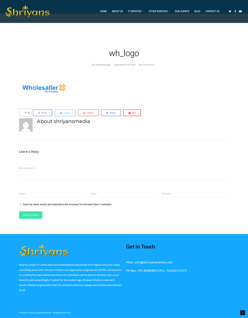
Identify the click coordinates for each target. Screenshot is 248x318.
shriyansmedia (103, 64)
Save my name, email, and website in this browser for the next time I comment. (67, 204)
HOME (103, 11)
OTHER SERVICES (158, 11)
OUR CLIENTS (182, 11)
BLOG (197, 11)
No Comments (146, 64)
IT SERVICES (135, 11)
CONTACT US (212, 11)
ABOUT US (117, 11)
